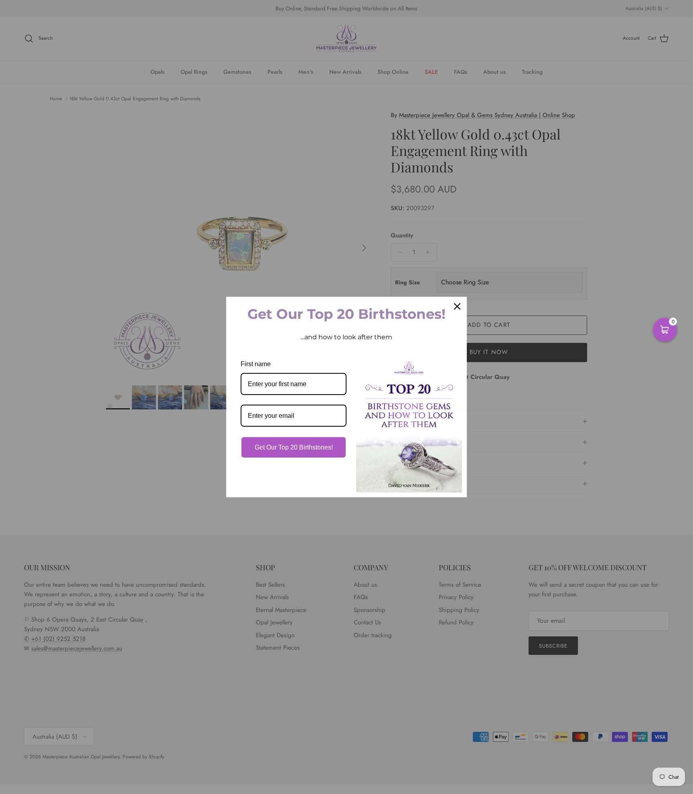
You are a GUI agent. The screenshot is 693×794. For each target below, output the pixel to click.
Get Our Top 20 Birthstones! (294, 447)
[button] (665, 330)
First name (256, 364)
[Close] (457, 306)
